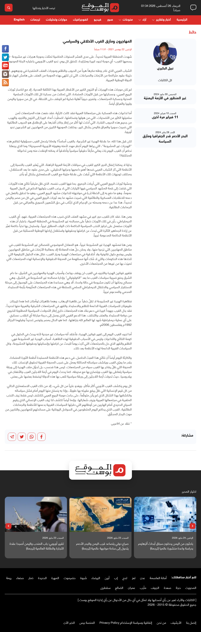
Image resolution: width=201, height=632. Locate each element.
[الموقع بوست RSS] (5, 82)
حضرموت (70, 577)
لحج (124, 577)
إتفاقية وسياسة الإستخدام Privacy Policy (126, 622)
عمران (131, 587)
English (19, 20)
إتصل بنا (191, 622)
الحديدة (42, 577)
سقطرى (105, 587)
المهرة (55, 577)
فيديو (97, 20)
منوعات (128, 20)
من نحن (161, 622)
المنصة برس (87, 622)
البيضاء (95, 577)
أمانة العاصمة (158, 577)
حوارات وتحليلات (56, 20)
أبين (107, 577)
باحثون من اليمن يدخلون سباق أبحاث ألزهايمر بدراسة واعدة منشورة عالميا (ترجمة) (165, 545)
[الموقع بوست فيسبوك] (5, 49)
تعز (133, 577)
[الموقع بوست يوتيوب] (5, 65)
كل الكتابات (165, 80)
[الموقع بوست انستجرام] (5, 74)
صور (110, 20)
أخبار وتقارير (163, 20)
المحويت (190, 587)
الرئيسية (182, 20)
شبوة (83, 577)
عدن (142, 577)
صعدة (167, 587)
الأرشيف (176, 622)
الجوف (155, 587)
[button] (193, 526)
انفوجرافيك (80, 20)
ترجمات (35, 20)
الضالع (119, 587)
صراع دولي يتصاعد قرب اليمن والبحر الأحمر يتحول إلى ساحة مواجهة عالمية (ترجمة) (102, 545)
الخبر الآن (69, 622)
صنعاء (20, 577)
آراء (144, 20)
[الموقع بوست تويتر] (5, 57)
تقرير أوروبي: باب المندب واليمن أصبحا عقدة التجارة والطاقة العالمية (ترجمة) (37, 545)
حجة (178, 587)
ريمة (9, 577)
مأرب (143, 587)
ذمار (30, 577)
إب (116, 577)
